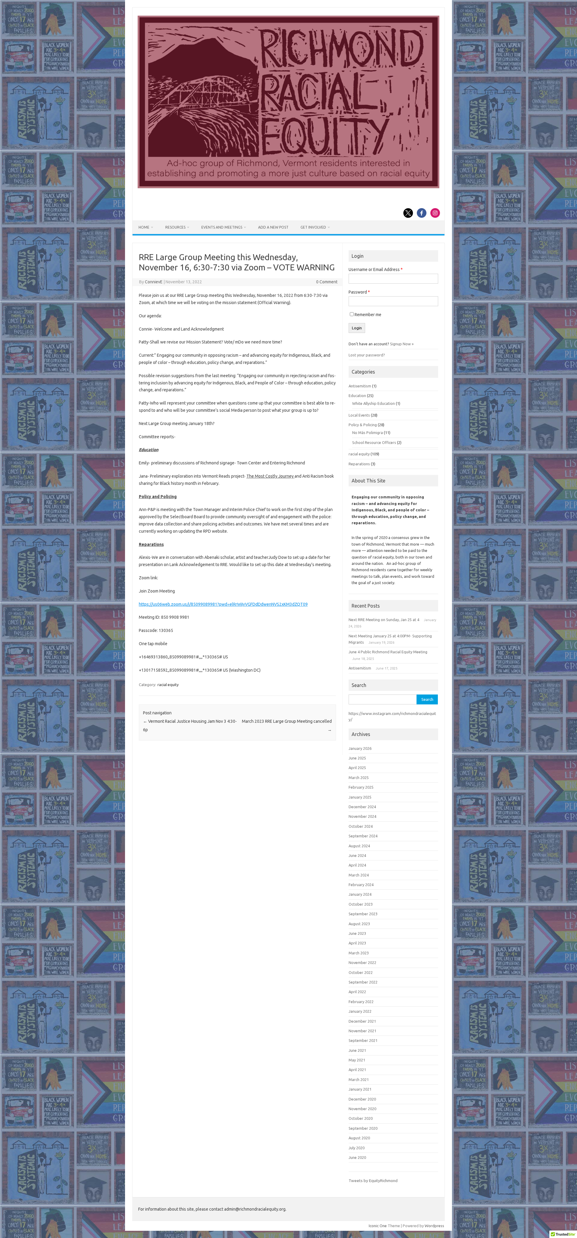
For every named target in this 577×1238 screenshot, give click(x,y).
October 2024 (361, 826)
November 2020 (362, 1109)
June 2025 (357, 758)
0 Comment (326, 281)
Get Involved (313, 227)
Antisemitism (360, 386)
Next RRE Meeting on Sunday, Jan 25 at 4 (384, 619)
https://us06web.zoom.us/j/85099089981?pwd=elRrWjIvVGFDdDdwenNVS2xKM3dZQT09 (223, 604)
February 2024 (361, 884)
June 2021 (357, 1050)
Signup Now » (402, 344)
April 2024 (357, 865)
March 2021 (359, 1079)
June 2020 (357, 1157)
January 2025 (360, 797)
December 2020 (362, 1099)
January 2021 (360, 1089)
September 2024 (363, 836)
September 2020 (363, 1128)
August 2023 (359, 924)
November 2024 (362, 816)
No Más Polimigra (367, 432)
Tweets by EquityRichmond (373, 1180)
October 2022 (361, 972)
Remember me (368, 314)
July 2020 (357, 1148)
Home (144, 227)
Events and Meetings (221, 227)
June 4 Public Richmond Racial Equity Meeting (388, 652)
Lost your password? (367, 355)
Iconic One (378, 1226)
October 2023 (361, 904)
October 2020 (361, 1118)
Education (357, 395)
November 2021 (362, 1031)
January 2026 (360, 748)
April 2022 (357, 992)
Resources (175, 227)
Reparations (359, 464)
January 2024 (360, 894)
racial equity (168, 684)
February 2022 (361, 1001)
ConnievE (154, 281)
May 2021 (357, 1060)
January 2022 (360, 1011)
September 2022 (363, 982)
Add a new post (273, 227)
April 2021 (357, 1069)
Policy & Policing (363, 425)
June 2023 (357, 933)
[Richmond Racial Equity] (288, 186)
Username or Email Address (376, 269)
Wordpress (434, 1226)
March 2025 (359, 777)
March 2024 (359, 875)
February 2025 (361, 787)
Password (359, 292)
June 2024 (357, 855)
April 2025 (357, 767)
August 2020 (359, 1138)
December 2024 (362, 807)
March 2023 (359, 953)
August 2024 (359, 846)
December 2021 (362, 1021)
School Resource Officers (374, 442)
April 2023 (357, 943)
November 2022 (362, 962)
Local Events (359, 415)
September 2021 (363, 1040)
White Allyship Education (373, 403)
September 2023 (363, 914)
